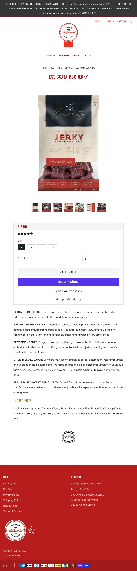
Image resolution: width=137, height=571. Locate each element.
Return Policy (10, 505)
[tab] (35, 207)
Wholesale (9, 483)
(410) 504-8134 (80, 489)
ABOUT (76, 55)
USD (109, 21)
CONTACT (87, 55)
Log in (98, 21)
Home (44, 67)
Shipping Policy (12, 500)
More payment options (68, 290)
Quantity (23, 258)
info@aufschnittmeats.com (86, 483)
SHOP (49, 55)
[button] (25, 233)
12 (41, 247)
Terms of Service (12, 511)
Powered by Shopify (12, 555)
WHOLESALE (64, 55)
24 (52, 247)
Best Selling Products (61, 67)
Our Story (8, 489)
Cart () (121, 21)
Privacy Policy (11, 494)
